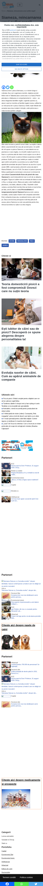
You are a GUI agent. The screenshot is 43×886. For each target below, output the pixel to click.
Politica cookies (26, 877)
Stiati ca (4, 843)
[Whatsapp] (12, 87)
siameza (5, 245)
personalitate (22, 241)
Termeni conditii (9, 877)
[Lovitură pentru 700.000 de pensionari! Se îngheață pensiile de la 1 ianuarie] (6, 665)
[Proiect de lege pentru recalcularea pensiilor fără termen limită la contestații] (6, 616)
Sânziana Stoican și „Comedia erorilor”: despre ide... (19, 590)
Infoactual (5, 865)
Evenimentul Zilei (7, 854)
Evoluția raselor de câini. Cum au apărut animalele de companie (21, 376)
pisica (32, 241)
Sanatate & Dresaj (8, 840)
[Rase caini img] (16, 649)
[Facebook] (3, 87)
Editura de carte (7, 869)
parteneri (13, 30)
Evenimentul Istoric (8, 858)
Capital (4, 851)
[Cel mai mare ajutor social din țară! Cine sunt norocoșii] (6, 499)
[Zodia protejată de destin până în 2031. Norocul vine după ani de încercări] (6, 672)
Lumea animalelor (8, 836)
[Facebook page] (17, 450)
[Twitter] (7, 87)
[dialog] (21, 47)
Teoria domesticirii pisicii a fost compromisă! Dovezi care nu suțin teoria (20, 287)
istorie (12, 241)
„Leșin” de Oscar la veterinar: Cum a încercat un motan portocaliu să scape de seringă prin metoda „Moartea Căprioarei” (21, 426)
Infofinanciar (6, 862)
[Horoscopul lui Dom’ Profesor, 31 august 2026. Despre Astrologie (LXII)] (6, 466)
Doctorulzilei (6, 872)
